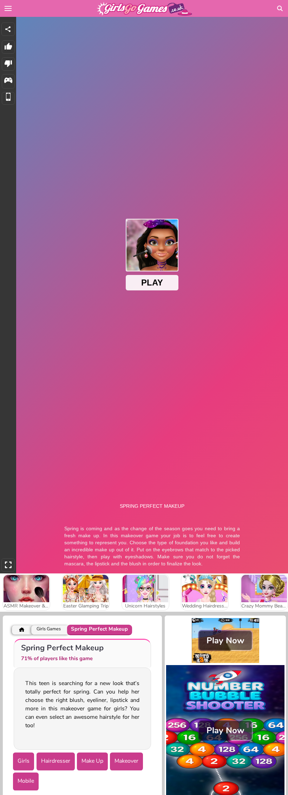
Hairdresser (55, 761)
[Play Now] (225, 661)
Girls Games (49, 629)
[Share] (8, 29)
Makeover (126, 761)
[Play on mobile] (8, 98)
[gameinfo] (8, 81)
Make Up (92, 761)
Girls (24, 761)
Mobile (26, 781)
